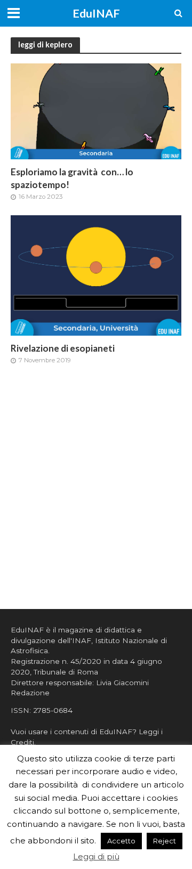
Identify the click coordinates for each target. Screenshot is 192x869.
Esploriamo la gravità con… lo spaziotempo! (72, 178)
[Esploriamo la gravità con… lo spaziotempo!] (96, 110)
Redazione (30, 692)
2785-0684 (53, 710)
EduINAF (96, 13)
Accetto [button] (121, 840)
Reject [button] (164, 840)
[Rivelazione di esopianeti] (96, 275)
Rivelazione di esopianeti (63, 348)
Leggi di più (96, 856)
